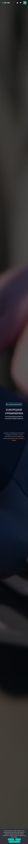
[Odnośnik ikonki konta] (17, 2)
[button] (14, 404)
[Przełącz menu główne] (24, 2)
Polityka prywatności (14, 841)
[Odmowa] (26, 836)
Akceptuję (11, 839)
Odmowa (18, 839)
